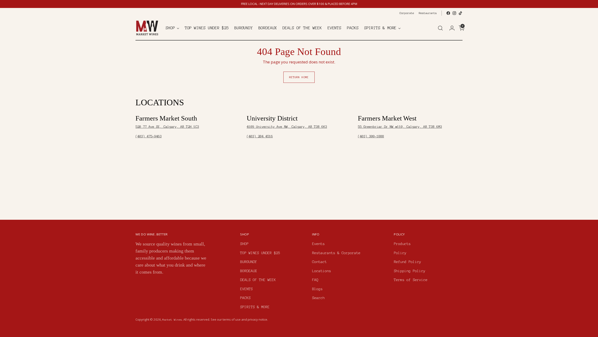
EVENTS (246, 289)
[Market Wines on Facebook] (448, 13)
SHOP (244, 244)
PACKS (245, 298)
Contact (319, 262)
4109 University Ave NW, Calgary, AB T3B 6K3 (287, 126)
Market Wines (172, 319)
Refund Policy (407, 262)
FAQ (315, 280)
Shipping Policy (409, 271)
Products (402, 244)
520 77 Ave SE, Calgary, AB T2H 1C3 (167, 126)
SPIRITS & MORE (255, 307)
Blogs (317, 289)
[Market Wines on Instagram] (454, 13)
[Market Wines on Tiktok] (460, 13)
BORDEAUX (248, 271)
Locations (321, 271)
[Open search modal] (440, 28)
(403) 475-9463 (148, 136)
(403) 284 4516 (260, 136)
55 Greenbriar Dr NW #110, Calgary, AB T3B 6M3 (400, 126)
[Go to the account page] (450, 28)
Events (318, 244)
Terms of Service (410, 280)
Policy (400, 253)
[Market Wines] (147, 28)
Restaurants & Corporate (336, 253)
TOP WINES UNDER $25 (260, 253)
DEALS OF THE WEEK (258, 280)
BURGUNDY (248, 262)
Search (318, 298)
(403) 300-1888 (371, 136)
